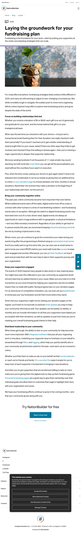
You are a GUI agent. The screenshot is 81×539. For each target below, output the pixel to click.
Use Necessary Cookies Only (40, 502)
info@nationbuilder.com (22, 526)
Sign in (77, 2)
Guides (20, 15)
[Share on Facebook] (78, 257)
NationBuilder (5, 2)
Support (72, 2)
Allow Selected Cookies (40, 497)
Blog (13, 15)
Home (7, 15)
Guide (12, 22)
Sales (66, 2)
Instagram (6, 457)
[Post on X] (78, 262)
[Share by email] (78, 266)
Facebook (6, 465)
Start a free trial (40, 415)
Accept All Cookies (40, 491)
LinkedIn (5, 469)
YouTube (5, 472)
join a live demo (41, 420)
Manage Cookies (40, 507)
